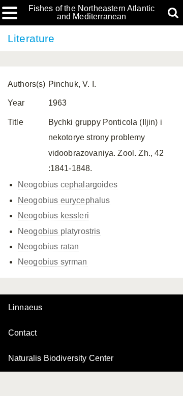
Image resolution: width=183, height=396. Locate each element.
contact (22, 332)
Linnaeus (25, 308)
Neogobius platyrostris (59, 231)
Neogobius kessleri (53, 215)
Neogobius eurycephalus (64, 200)
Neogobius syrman (52, 261)
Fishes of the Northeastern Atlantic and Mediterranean (91, 13)
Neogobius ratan (48, 246)
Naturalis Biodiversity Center (61, 358)
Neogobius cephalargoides (67, 184)
